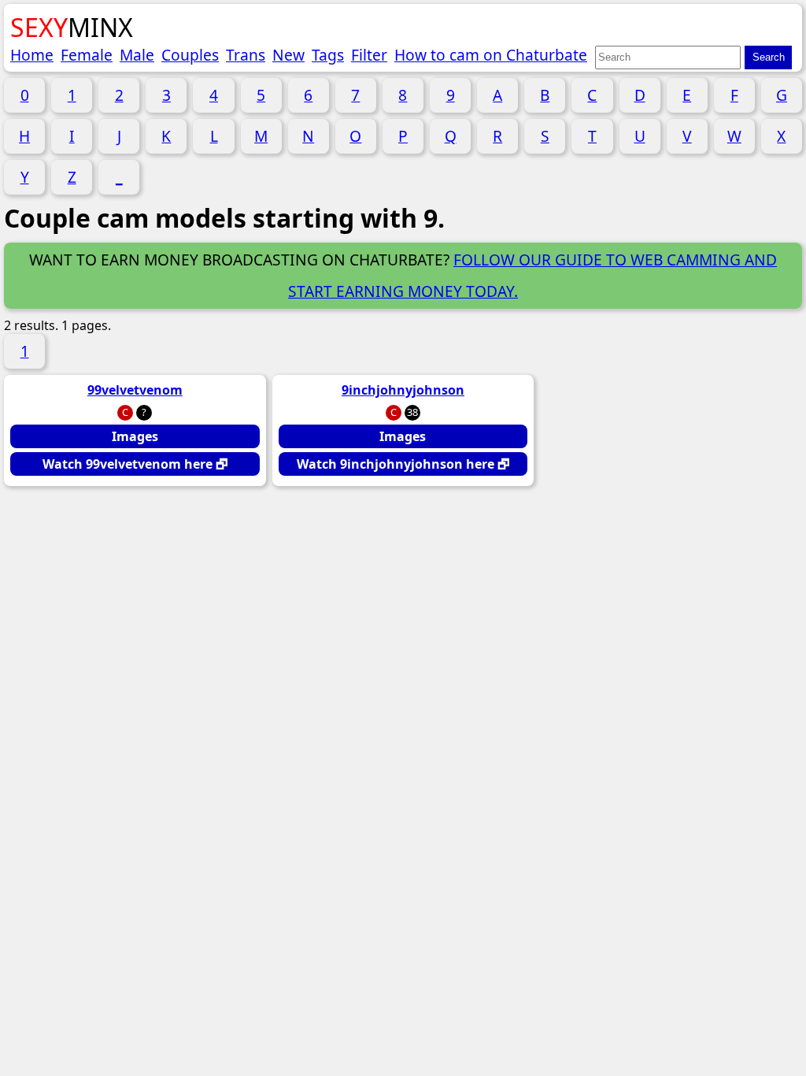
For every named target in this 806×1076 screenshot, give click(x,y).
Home (32, 54)
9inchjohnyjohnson (403, 390)
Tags (328, 54)
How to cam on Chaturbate (490, 54)
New (288, 54)
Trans (245, 54)
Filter (369, 54)
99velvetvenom (135, 390)
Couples (190, 54)
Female (87, 54)
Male (137, 54)
